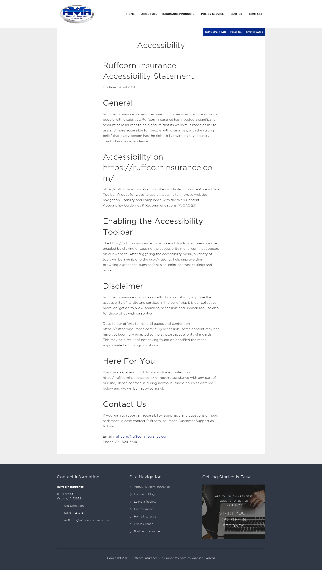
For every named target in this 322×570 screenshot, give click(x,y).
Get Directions (74, 505)
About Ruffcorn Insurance (152, 486)
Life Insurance (143, 524)
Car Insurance (143, 509)
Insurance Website (174, 558)
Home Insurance (145, 516)
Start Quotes (254, 32)
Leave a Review (145, 501)
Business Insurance (147, 531)
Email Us (236, 32)
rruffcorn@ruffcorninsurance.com (140, 436)
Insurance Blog (144, 494)
